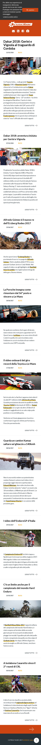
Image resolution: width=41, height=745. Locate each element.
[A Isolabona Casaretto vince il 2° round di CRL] (20, 684)
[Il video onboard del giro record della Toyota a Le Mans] (20, 381)
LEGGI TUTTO (29, 125)
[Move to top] (36, 740)
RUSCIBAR (25, 740)
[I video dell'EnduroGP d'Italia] (20, 538)
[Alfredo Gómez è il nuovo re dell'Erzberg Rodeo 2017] (20, 240)
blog (20, 52)
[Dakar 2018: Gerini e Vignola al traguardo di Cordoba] (20, 66)
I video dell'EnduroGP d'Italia (19, 520)
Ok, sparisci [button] (30, 10)
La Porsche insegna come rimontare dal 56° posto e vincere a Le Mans (17, 293)
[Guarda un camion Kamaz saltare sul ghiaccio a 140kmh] (20, 461)
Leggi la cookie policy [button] (10, 17)
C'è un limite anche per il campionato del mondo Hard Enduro (19, 588)
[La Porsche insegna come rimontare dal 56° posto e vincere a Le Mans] (20, 314)
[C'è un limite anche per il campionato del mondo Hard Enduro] (20, 609)
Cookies (31, 740)
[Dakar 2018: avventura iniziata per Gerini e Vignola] (20, 156)
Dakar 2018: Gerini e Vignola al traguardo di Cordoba (19, 45)
